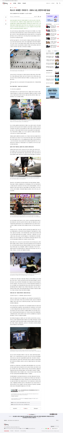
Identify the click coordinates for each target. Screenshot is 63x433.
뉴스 (10, 3)
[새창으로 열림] (38, 16)
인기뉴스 (49, 50)
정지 (55, 414)
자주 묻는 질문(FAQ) (23, 430)
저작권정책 (12, 396)
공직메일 (52, 3)
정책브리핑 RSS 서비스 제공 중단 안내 (13, 420)
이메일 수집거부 (17, 430)
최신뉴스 (55, 50)
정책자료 (19, 3)
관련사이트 (52, 426)
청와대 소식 (48, 3)
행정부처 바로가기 (54, 428)
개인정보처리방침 (6, 430)
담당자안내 (16, 396)
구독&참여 (24, 3)
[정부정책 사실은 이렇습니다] (52, 20)
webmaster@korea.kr (32, 428)
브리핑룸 (14, 3)
